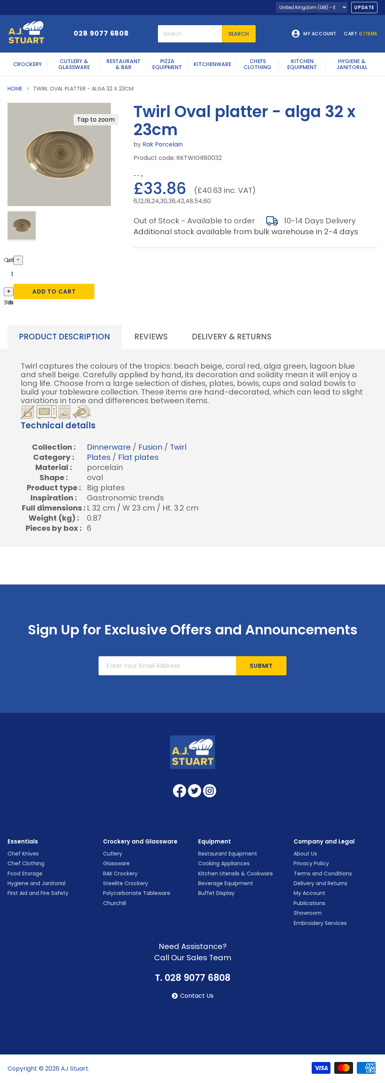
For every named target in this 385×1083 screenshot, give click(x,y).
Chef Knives (23, 853)
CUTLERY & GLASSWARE (74, 64)
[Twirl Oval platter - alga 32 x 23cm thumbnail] (22, 226)
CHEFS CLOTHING (257, 64)
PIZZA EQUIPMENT (167, 64)
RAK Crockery (120, 873)
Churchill (114, 903)
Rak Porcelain (162, 144)
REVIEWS (151, 336)
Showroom (308, 913)
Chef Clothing (26, 863)
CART (360, 33)
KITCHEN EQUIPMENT (302, 64)
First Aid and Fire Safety (38, 893)
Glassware (116, 863)
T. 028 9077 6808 (192, 978)
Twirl (178, 447)
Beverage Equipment (225, 883)
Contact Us (197, 996)
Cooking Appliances (224, 863)
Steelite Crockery (125, 883)
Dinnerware (109, 447)
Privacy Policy (311, 863)
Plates (99, 457)
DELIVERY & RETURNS (231, 336)
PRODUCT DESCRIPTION (64, 336)
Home (15, 89)
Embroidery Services (320, 923)
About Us (305, 853)
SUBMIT (261, 666)
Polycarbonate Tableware (136, 893)
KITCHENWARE (212, 64)
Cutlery (112, 853)
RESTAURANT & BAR (123, 64)
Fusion (150, 447)
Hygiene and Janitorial (36, 883)
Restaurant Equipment (227, 853)
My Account (309, 893)
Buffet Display (216, 893)
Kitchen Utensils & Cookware (235, 873)
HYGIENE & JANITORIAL (351, 64)
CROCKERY (27, 64)
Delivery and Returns (320, 883)
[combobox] (190, 33)
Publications (309, 903)
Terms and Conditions (323, 873)
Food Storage (25, 873)
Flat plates (138, 457)
